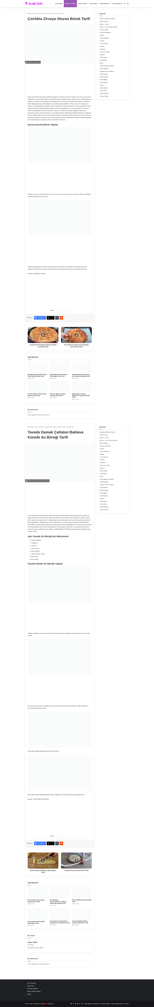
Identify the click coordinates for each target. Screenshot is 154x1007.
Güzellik (102, 46)
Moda (101, 63)
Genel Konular (104, 43)
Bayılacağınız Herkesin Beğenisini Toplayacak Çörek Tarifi (81, 395)
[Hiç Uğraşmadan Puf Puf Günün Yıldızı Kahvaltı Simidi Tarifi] (37, 367)
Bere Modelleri (104, 29)
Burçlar (102, 35)
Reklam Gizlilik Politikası (34, 991)
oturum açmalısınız (45, 415)
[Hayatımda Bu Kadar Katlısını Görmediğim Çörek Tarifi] (60, 367)
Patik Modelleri (104, 77)
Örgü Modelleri (117, 3)
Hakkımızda (30, 986)
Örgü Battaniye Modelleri (107, 65)
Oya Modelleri (104, 74)
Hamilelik (102, 49)
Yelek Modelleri (104, 3)
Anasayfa (31, 13)
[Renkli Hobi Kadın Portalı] (34, 3)
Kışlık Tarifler (93, 3)
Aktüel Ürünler (104, 21)
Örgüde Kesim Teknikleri (107, 71)
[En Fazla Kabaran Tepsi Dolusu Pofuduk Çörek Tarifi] (37, 386)
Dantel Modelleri (104, 38)
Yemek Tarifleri (82, 3)
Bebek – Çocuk (104, 24)
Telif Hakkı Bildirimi (32, 988)
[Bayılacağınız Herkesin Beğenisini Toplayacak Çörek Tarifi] (82, 386)
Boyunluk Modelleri (105, 32)
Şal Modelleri (103, 88)
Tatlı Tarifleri (59, 3)
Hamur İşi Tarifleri (70, 3)
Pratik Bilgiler (103, 79)
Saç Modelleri (104, 82)
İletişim (29, 994)
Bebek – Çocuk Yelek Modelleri (108, 27)
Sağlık (101, 85)
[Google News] (63, 310)
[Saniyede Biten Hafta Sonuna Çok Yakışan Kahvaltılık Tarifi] (82, 367)
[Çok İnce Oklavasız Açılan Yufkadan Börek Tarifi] (60, 386)
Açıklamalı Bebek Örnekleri (107, 18)
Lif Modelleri (103, 60)
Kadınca (102, 54)
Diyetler (102, 41)
